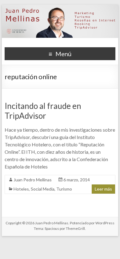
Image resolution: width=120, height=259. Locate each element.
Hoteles (21, 188)
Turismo (64, 188)
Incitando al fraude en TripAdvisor (43, 111)
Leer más (103, 188)
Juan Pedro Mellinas (33, 179)
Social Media (42, 188)
